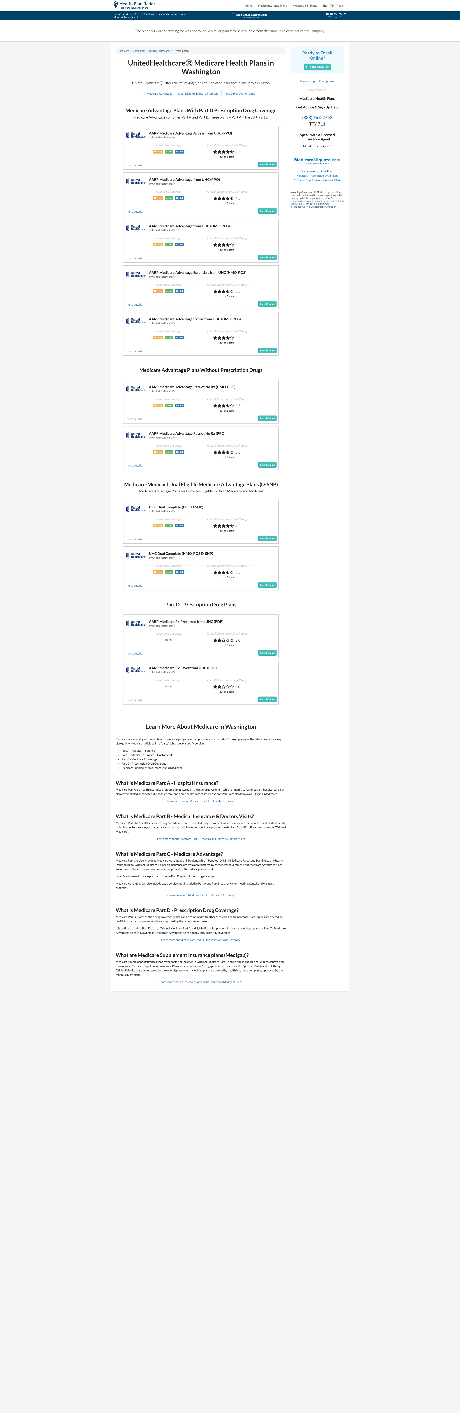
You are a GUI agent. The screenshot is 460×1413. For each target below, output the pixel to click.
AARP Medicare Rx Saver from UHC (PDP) (183, 668)
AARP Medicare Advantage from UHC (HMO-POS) (189, 226)
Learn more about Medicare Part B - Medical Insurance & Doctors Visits (201, 838)
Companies (139, 50)
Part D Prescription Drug (239, 93)
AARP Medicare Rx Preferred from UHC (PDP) (186, 621)
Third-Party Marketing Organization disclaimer (317, 202)
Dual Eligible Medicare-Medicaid (198, 93)
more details (134, 165)
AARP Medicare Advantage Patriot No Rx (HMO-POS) (192, 387)
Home (248, 5)
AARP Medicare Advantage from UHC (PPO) (184, 179)
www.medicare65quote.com (306, 200)
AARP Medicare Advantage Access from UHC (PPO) (190, 133)
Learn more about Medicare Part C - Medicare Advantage (201, 895)
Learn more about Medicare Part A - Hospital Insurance (201, 801)
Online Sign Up (317, 67)
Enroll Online (267, 164)
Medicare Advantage (159, 93)
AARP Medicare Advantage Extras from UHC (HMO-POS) (195, 319)
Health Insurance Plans (272, 5)
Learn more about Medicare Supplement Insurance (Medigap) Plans (200, 981)
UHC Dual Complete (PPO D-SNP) (176, 507)
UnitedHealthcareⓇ (160, 50)
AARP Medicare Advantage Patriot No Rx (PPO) (187, 433)
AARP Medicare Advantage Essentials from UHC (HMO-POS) (197, 272)
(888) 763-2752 (336, 14)
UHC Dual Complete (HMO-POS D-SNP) (181, 553)
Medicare (123, 50)
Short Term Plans (333, 5)
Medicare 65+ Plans (305, 5)
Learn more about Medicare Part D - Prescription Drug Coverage (201, 939)
